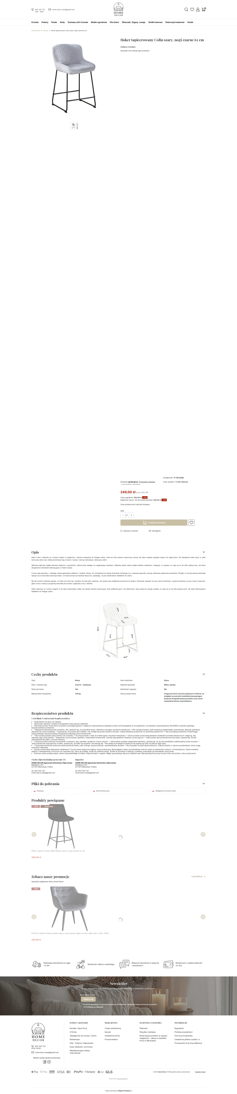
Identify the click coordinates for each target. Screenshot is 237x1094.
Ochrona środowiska (183, 1036)
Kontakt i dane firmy (78, 1028)
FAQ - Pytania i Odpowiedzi (81, 1043)
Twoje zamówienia (113, 1028)
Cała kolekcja (196, 876)
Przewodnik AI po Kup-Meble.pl (188, 1043)
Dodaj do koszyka (156, 522)
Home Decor (35, 30)
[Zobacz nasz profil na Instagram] (48, 1061)
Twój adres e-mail (87, 995)
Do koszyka (59, 862)
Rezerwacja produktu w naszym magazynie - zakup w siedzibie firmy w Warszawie (153, 1038)
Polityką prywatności (95, 1007)
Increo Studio (121, 1079)
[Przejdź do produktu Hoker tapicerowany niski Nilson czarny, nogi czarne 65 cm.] (62, 826)
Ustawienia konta (112, 1036)
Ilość (122, 511)
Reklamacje (75, 1039)
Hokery (45, 30)
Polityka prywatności (184, 1032)
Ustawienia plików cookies (186, 1039)
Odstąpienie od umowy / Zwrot (83, 1036)
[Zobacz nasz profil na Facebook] (44, 1061)
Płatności (144, 1028)
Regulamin (94, 1004)
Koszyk (108, 1032)
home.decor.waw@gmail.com (63, 9)
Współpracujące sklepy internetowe (80, 1051)
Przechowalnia (111, 1039)
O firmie (73, 1032)
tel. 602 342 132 (38, 771)
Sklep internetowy (117, 1091)
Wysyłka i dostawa (148, 1032)
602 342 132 (40, 9)
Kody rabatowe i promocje (81, 1047)
